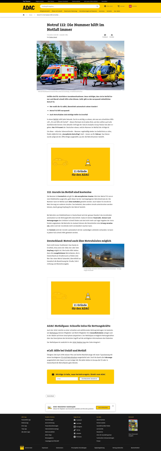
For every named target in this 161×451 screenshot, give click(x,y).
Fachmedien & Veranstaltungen (105, 438)
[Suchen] (97, 6)
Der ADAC (99, 417)
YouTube (78, 423)
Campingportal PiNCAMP (52, 441)
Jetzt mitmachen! (103, 407)
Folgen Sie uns (77, 417)
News (30, 15)
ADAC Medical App (79, 342)
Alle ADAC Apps (25, 432)
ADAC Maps (48, 435)
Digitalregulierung (99, 448)
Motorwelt (131, 417)
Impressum (45, 448)
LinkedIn (78, 433)
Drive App (24, 426)
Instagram (79, 426)
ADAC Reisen (51, 1)
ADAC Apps (24, 417)
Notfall (55, 119)
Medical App (24, 423)
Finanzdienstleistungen (51, 426)
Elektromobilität (76, 1)
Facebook (79, 420)
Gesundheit (104, 1)
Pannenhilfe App (26, 420)
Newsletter (100, 432)
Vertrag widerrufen (118, 448)
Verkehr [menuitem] (109, 11)
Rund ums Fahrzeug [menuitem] (70, 11)
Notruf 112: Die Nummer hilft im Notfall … (48, 15)
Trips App (24, 429)
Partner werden (101, 423)
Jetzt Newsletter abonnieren (89, 378)
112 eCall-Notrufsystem (69, 357)
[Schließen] (113, 406)
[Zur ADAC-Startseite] (29, 8)
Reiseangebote (49, 438)
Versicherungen (49, 420)
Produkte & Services (50, 417)
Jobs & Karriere (101, 420)
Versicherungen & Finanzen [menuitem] (88, 11)
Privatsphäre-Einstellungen (78, 448)
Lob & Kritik (100, 429)
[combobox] (70, 6)
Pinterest (79, 437)
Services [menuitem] (101, 11)
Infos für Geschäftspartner (104, 435)
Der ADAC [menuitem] (117, 11)
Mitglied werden (40, 1)
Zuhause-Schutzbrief (63, 1)
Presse (98, 441)
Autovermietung (49, 423)
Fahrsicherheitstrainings (52, 429)
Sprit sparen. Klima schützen (91, 1)
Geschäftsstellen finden (103, 426)
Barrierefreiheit (135, 448)
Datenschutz (59, 448)
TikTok (78, 430)
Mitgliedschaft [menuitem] (45, 11)
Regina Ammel (53, 37)
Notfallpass (54, 333)
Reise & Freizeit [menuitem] (57, 11)
